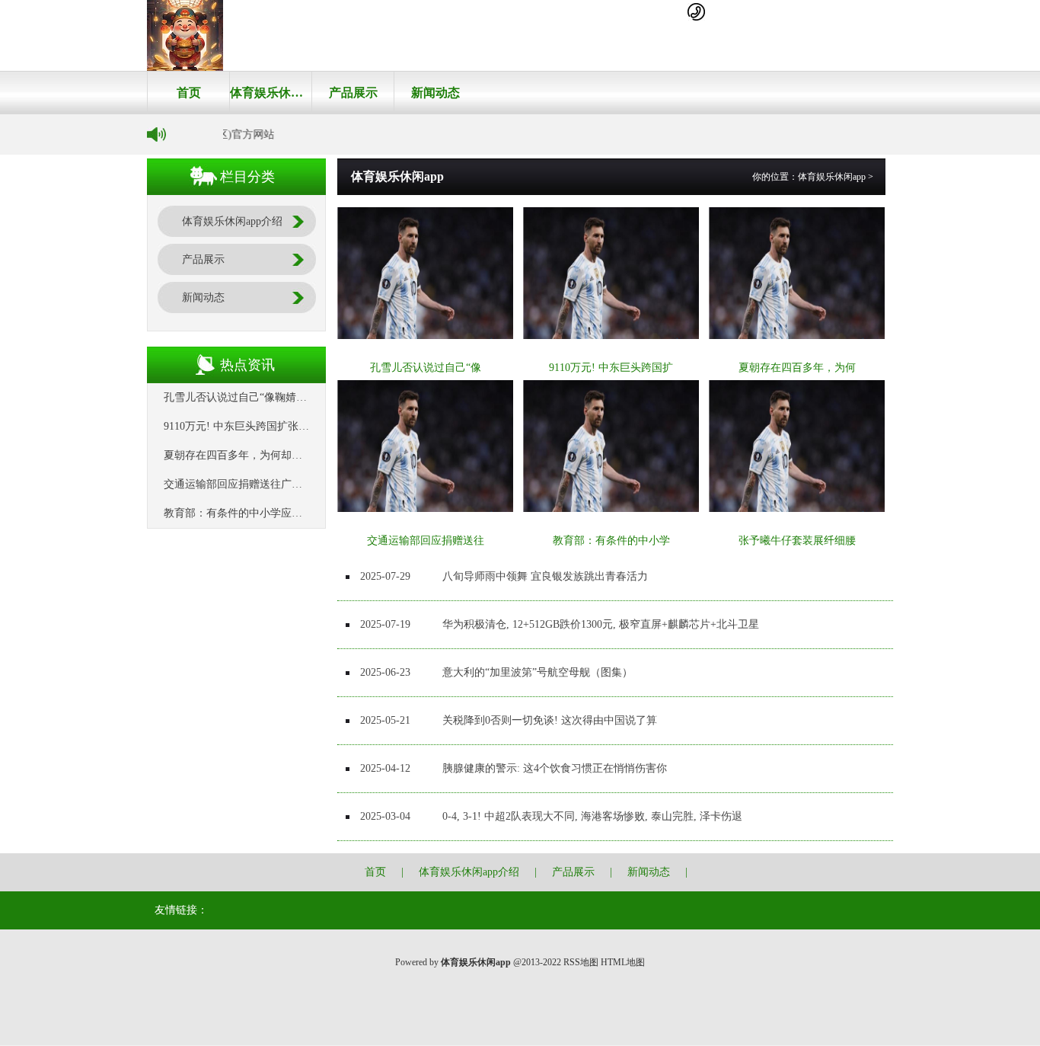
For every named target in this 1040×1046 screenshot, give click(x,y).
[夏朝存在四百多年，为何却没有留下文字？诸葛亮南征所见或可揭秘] (797, 336)
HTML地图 (623, 962)
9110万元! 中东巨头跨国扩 (611, 367)
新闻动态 (435, 92)
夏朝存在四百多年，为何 (797, 367)
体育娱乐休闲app (832, 176)
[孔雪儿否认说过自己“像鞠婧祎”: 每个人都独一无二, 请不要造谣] (425, 336)
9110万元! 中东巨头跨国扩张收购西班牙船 (263, 426)
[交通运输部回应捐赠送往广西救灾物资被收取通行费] (425, 509)
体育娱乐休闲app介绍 (270, 92)
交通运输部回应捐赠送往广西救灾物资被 (260, 484)
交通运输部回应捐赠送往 (425, 540)
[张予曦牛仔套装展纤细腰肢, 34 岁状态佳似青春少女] (797, 509)
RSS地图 (580, 962)
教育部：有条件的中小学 (611, 540)
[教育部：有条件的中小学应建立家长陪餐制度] (611, 509)
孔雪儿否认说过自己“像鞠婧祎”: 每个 (251, 397)
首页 (189, 92)
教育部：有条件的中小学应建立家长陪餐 (260, 513)
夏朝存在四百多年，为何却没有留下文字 (260, 455)
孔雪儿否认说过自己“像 (425, 367)
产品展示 (353, 92)
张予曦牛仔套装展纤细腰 (797, 540)
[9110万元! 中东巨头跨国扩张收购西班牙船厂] (611, 336)
